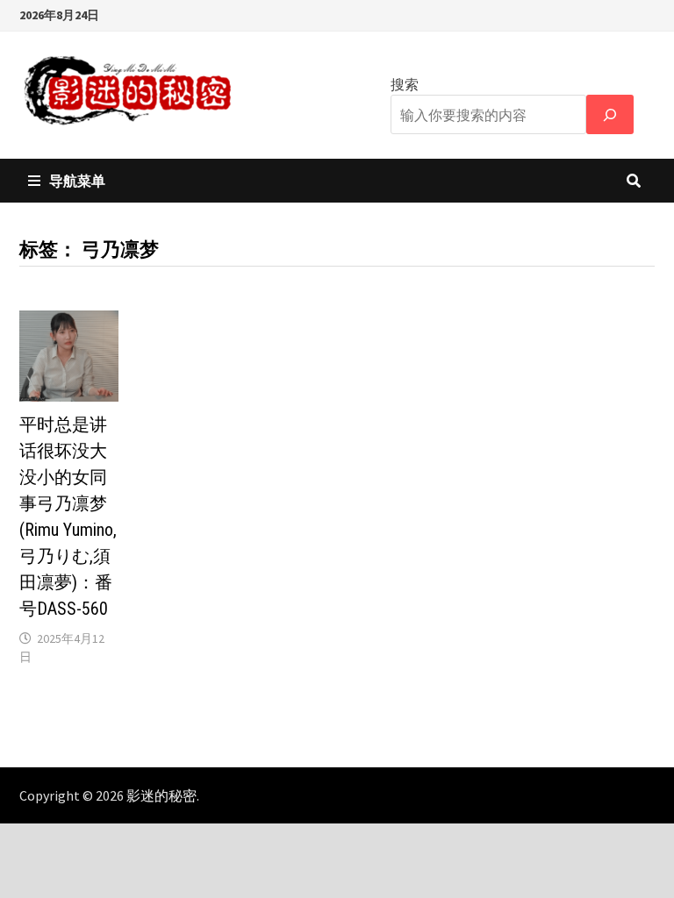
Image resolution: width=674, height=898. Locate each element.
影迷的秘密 (161, 795)
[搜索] (610, 114)
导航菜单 (77, 180)
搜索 (405, 84)
